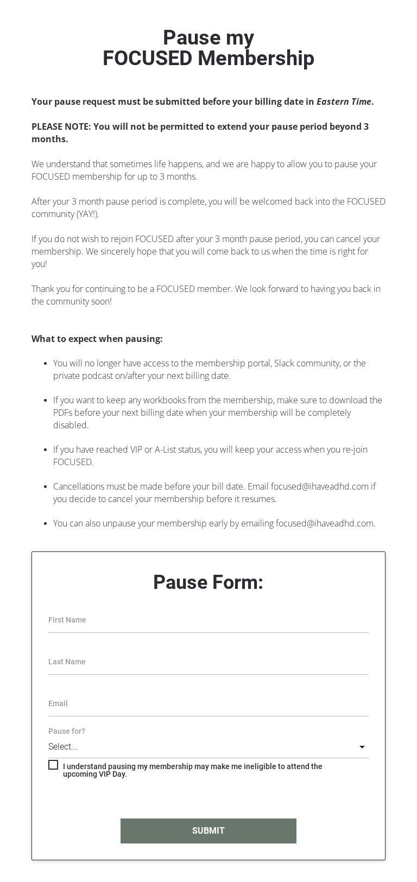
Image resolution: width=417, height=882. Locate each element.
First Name (67, 620)
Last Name (67, 661)
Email (58, 703)
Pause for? (66, 731)
